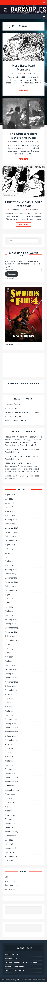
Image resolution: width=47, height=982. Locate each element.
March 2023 (10, 665)
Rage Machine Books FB (23, 383)
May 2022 (9, 707)
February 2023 (11, 669)
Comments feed (11, 885)
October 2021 (10, 736)
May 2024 (9, 607)
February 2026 (11, 520)
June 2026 (9, 503)
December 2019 (11, 827)
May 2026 (9, 507)
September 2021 (11, 740)
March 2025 (10, 565)
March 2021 (9, 765)
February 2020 (11, 819)
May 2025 (9, 557)
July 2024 (9, 599)
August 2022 (10, 694)
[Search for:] (23, 240)
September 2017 (11, 857)
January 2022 (10, 724)
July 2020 (9, 798)
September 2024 (12, 590)
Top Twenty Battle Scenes (15, 417)
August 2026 (10, 495)
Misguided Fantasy (12, 404)
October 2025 (10, 536)
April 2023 (9, 661)
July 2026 (9, 499)
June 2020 (9, 802)
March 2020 (10, 815)
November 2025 (11, 532)
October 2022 (10, 686)
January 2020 (10, 823)
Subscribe (12, 274)
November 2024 (11, 582)
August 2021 (10, 744)
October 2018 (10, 836)
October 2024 (10, 586)
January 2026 (10, 524)
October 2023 (10, 636)
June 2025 (9, 553)
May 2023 (9, 657)
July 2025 (9, 549)
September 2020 (12, 790)
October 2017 (10, 852)
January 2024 (10, 624)
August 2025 (10, 545)
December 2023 (11, 628)
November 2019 (11, 832)
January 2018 (10, 848)
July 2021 (9, 748)
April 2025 (9, 561)
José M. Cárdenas (12, 449)
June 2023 (9, 653)
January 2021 (10, 773)
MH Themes (40, 980)
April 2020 (9, 811)
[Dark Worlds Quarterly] (23, 13)
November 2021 (11, 732)
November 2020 (11, 782)
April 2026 (9, 511)
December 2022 (11, 678)
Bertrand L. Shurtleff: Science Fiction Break (22, 412)
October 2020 (11, 786)
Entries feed (10, 881)
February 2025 (11, 570)
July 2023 (9, 649)
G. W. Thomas (31, 73)
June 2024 (9, 603)
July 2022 (9, 698)
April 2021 (9, 761)
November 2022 (11, 682)
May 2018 (9, 844)
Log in (7, 877)
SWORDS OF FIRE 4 (13, 344)
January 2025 (10, 574)
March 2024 (10, 615)
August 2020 (10, 794)
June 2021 (9, 753)
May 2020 (9, 807)
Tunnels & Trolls (11, 408)
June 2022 (9, 703)
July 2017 (9, 861)
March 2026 (10, 515)
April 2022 (9, 711)
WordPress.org (11, 889)
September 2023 (12, 640)
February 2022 (11, 719)
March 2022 (10, 715)
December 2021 (11, 728)
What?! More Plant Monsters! (26, 472)
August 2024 (10, 595)
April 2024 (9, 611)
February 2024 (11, 619)
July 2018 (9, 840)
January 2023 (10, 674)
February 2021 (11, 769)
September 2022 (12, 690)
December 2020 (11, 778)
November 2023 (11, 632)
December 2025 (11, 528)
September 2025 (12, 540)
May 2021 (9, 757)
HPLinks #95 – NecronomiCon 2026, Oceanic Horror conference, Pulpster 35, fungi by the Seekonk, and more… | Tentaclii (23, 439)
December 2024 (11, 578)
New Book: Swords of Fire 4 (16, 421)
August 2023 (10, 644)
